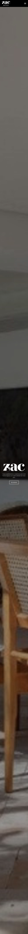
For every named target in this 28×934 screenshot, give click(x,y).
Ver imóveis (14, 482)
